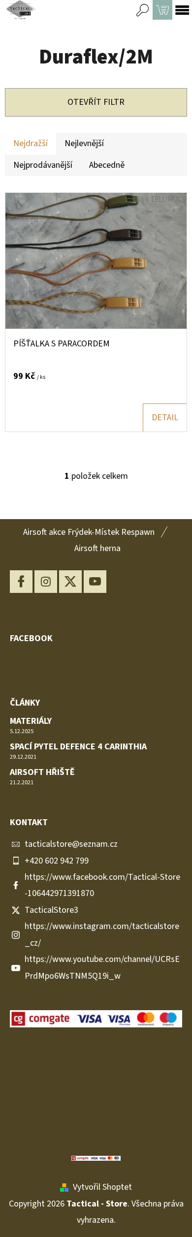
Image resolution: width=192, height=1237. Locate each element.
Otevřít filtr (96, 102)
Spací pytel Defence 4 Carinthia (78, 747)
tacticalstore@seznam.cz (71, 844)
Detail (165, 417)
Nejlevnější (84, 143)
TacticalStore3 (51, 910)
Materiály (31, 721)
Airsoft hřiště (42, 772)
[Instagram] (45, 581)
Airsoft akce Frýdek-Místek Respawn (89, 532)
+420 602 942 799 (57, 861)
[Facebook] (21, 581)
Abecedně (107, 165)
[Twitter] (70, 581)
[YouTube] (95, 581)
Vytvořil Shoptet (102, 1187)
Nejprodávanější (42, 165)
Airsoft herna (97, 548)
